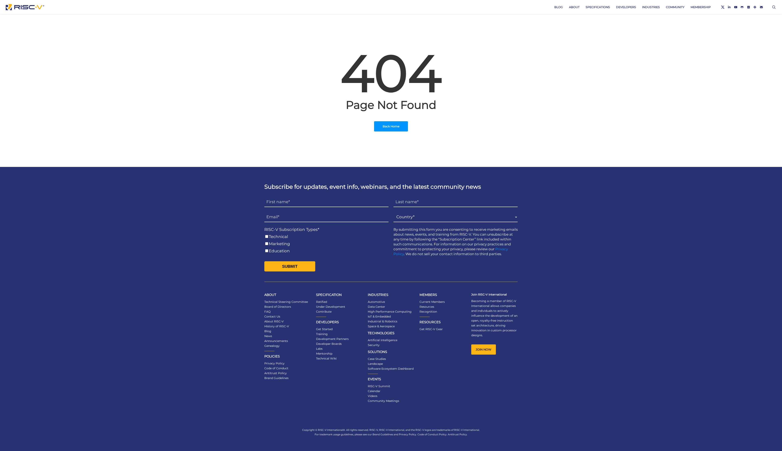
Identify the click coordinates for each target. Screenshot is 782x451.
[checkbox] (326, 244)
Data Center (376, 307)
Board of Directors (277, 307)
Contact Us (272, 316)
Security (374, 345)
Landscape (375, 364)
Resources (427, 307)
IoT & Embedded (379, 316)
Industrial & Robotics (382, 321)
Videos (372, 396)
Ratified (321, 302)
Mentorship (324, 353)
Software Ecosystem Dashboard (391, 369)
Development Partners (332, 339)
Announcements (276, 341)
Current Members (432, 302)
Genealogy (272, 346)
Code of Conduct (276, 368)
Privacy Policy (274, 363)
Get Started (324, 329)
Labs (319, 349)
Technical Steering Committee (286, 302)
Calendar (374, 391)
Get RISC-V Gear (431, 329)
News (268, 336)
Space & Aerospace (381, 326)
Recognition (428, 311)
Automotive (376, 302)
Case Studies (377, 359)
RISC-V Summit (379, 386)
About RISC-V (274, 321)
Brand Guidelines (276, 378)
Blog (267, 331)
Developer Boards (329, 344)
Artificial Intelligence (382, 340)
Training (322, 334)
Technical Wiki (326, 358)
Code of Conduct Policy (432, 434)
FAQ (267, 311)
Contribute (324, 311)
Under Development (330, 307)
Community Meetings (383, 401)
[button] (483, 349)
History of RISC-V (276, 326)
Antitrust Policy (275, 373)
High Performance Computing (390, 311)
